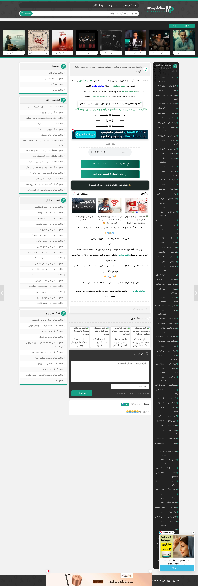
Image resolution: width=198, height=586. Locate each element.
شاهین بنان (173, 318)
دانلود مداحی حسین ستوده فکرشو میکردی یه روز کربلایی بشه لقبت (108, 69)
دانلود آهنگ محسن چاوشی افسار (48, 358)
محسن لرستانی (163, 453)
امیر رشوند (173, 127)
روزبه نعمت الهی (161, 268)
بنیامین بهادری (174, 173)
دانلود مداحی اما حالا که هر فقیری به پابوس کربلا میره (44, 344)
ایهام (163, 153)
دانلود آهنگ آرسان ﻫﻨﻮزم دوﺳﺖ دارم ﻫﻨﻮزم (44, 184)
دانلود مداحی (124, 255)
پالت (175, 184)
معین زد (174, 507)
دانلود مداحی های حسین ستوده (49, 229)
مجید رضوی (172, 443)
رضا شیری (161, 252)
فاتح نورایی (173, 398)
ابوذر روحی (161, 90)
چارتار (175, 194)
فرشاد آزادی (161, 403)
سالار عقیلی (172, 279)
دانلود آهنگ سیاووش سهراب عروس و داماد (44, 118)
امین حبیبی (172, 149)
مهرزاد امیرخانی (163, 523)
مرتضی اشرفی (172, 489)
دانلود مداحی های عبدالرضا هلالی (49, 263)
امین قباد (173, 153)
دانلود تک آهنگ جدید (53, 78)
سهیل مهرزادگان (174, 291)
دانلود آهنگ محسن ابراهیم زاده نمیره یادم (45, 190)
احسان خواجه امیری (172, 97)
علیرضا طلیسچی (162, 379)
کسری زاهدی (172, 420)
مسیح (163, 502)
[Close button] (150, 571)
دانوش (162, 225)
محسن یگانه (172, 460)
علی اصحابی (160, 336)
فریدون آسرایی (175, 409)
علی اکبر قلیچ (172, 341)
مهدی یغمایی (160, 517)
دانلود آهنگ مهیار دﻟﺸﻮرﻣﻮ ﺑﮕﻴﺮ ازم (48, 129)
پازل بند (162, 179)
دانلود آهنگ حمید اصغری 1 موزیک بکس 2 (44, 106)
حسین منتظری (163, 214)
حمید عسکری (160, 220)
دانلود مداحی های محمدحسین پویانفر (46, 275)
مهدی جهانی (172, 512)
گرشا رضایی (161, 420)
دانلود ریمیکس (56, 84)
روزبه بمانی (173, 266)
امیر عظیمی (172, 136)
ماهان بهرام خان (173, 432)
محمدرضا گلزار (160, 481)
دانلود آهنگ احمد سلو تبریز (51, 331)
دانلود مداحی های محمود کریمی (49, 280)
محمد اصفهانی (163, 462)
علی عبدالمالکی (174, 357)
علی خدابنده (172, 346)
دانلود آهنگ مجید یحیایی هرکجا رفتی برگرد (44, 167)
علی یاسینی (160, 364)
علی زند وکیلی (160, 346)
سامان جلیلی (160, 279)
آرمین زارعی (172, 86)
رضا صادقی (173, 257)
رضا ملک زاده (160, 257)
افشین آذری (160, 108)
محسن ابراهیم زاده (160, 445)
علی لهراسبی (160, 355)
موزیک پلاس (160, 9)
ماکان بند (162, 425)
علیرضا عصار (172, 385)
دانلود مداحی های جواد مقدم (50, 218)
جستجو (28, 13)
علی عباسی (161, 351)
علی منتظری (172, 364)
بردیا (163, 166)
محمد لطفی (160, 468)
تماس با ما (113, 5)
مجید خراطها (160, 438)
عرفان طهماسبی (162, 330)
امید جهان (161, 118)
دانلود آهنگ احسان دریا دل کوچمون (47, 320)
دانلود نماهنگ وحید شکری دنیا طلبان (47, 156)
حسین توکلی (172, 212)
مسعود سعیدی (163, 496)
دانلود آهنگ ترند (56, 73)
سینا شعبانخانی (162, 312)
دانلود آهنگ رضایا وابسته (52, 135)
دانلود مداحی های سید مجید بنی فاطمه (45, 252)
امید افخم (173, 118)
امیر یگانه (161, 136)
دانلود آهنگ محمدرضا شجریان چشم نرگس (44, 375)
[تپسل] (72, 130)
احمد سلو (161, 103)
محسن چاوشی (171, 451)
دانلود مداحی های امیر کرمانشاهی (48, 207)
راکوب (163, 242)
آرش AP (174, 77)
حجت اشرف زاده (161, 205)
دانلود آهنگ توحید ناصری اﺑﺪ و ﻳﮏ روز (46, 173)
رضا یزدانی (173, 262)
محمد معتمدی (175, 475)
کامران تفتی (161, 407)
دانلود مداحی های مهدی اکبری (50, 297)
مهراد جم (173, 521)
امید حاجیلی (172, 123)
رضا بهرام (174, 252)
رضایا (163, 262)
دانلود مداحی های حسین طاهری (49, 241)
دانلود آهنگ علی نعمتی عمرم (50, 123)
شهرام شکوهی (172, 328)
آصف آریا (173, 90)
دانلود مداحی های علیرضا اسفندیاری (47, 269)
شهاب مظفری (160, 323)
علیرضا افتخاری (175, 370)
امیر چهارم (161, 123)
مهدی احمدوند (160, 507)
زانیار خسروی (160, 275)
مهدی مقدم (161, 512)
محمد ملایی (160, 473)
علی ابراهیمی (172, 336)
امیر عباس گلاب (162, 129)
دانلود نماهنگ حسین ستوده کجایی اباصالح (44, 150)
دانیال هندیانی (175, 231)
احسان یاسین (172, 103)
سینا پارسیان (172, 305)
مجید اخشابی (172, 438)
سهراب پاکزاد (160, 284)
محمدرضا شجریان (174, 483)
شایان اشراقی (160, 318)
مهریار (174, 529)
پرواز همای (173, 189)
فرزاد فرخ (161, 398)
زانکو (175, 275)
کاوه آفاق (161, 416)
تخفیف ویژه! (177, 568)
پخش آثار (98, 5)
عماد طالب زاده (173, 392)
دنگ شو (174, 238)
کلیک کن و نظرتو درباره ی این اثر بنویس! (108, 185)
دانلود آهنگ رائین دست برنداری (49, 178)
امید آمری (161, 113)
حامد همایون (172, 199)
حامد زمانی (161, 194)
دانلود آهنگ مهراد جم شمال (51, 337)
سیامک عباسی (174, 299)
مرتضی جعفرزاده (174, 496)
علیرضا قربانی (160, 385)
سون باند (162, 289)
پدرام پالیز (161, 184)
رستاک (163, 247)
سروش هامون (172, 284)
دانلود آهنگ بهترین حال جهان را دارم (47, 352)
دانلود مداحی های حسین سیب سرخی (47, 235)
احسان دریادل (160, 95)
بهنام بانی (161, 171)
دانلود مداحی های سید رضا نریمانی (48, 258)
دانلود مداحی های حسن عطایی (49, 246)
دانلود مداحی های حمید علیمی (49, 224)
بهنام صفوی (172, 179)
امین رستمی (160, 149)
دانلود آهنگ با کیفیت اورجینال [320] (107, 164)
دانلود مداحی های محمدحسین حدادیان (46, 286)
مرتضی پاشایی (160, 489)
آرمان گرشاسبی (162, 79)
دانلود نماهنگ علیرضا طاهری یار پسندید (46, 161)
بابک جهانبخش (162, 160)
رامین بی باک (172, 247)
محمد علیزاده (172, 468)
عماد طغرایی (160, 390)
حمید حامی (173, 220)
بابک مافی (173, 166)
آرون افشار (161, 86)
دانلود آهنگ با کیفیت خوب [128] (107, 174)
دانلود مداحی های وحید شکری (50, 303)
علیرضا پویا (173, 377)
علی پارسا (161, 341)
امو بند (174, 113)
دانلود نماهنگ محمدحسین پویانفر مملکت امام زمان (43, 142)
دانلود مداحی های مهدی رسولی (49, 292)
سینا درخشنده (160, 305)
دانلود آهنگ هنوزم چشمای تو (50, 363)
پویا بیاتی (161, 189)
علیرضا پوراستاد (163, 370)
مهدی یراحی (172, 517)
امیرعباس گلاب (174, 142)
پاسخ (126, 404)
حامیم (163, 199)
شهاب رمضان (172, 323)
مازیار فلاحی (172, 425)
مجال (163, 430)
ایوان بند (174, 158)
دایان (163, 229)
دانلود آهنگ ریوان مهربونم (51, 112)
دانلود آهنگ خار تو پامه (53, 369)
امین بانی (161, 140)
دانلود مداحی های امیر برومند (50, 212)
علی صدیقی (172, 351)
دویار (163, 238)
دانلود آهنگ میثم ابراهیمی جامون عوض (45, 325)
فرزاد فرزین (172, 403)
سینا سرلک (173, 310)
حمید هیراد (173, 225)
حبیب (175, 203)
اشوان (175, 108)
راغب (175, 242)
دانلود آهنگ (58, 380)
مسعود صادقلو (171, 502)
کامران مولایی (172, 416)
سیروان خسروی (163, 299)
